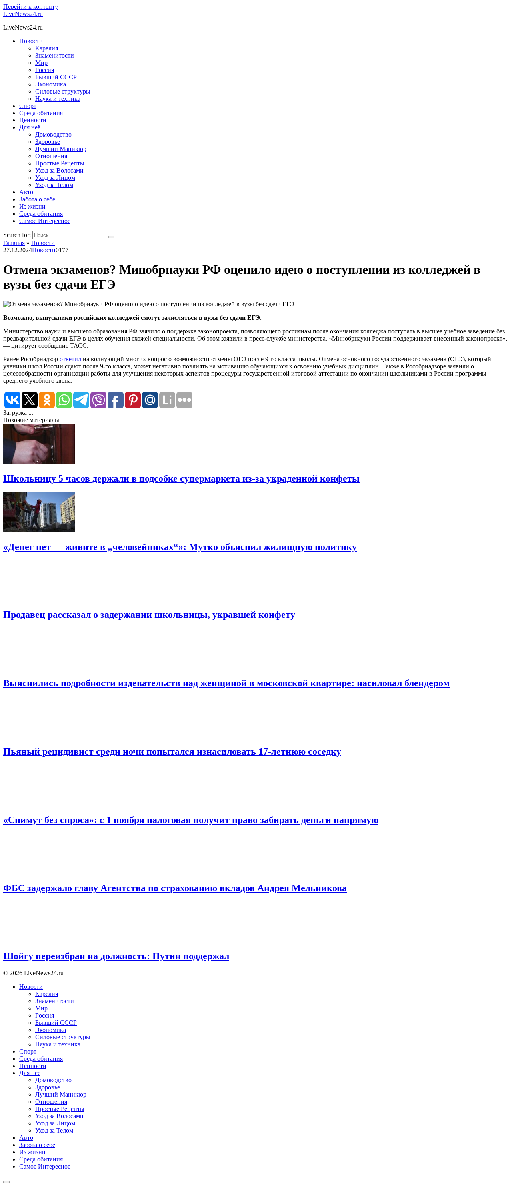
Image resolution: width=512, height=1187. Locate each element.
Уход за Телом (54, 184)
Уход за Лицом (55, 177)
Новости (31, 41)
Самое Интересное (44, 220)
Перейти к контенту (30, 6)
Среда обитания (41, 113)
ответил (70, 359)
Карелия (46, 48)
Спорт (27, 105)
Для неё (29, 127)
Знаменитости (54, 55)
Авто (26, 192)
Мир (41, 62)
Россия (44, 69)
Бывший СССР (56, 77)
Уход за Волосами (59, 170)
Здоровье (47, 141)
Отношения (51, 156)
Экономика (50, 84)
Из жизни (32, 206)
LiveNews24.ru (23, 13)
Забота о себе (37, 199)
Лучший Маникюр (60, 148)
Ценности (32, 120)
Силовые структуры (62, 91)
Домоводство (53, 134)
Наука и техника (57, 98)
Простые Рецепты (59, 163)
